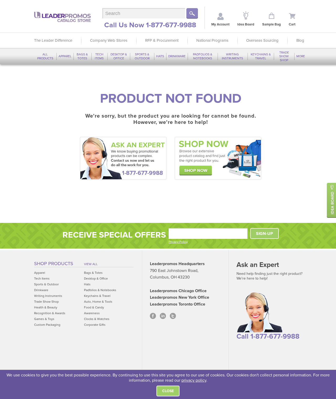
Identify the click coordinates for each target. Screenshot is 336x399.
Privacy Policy (178, 242)
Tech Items (99, 56)
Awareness (92, 313)
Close (168, 391)
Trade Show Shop (284, 56)
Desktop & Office (119, 56)
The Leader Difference (53, 40)
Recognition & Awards (49, 313)
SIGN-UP (264, 233)
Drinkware (177, 56)
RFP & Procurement (161, 40)
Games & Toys (44, 319)
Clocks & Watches (96, 319)
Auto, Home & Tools (98, 301)
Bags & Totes (82, 56)
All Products (45, 56)
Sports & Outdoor (142, 56)
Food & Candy (94, 307)
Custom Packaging (47, 325)
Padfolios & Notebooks (202, 56)
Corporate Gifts (95, 325)
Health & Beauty (45, 307)
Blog (300, 40)
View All (91, 264)
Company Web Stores (108, 40)
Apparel (65, 56)
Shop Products (53, 263)
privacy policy (193, 380)
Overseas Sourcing (262, 40)
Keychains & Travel (261, 56)
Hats (160, 56)
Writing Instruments (232, 56)
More (300, 56)
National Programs (212, 40)
